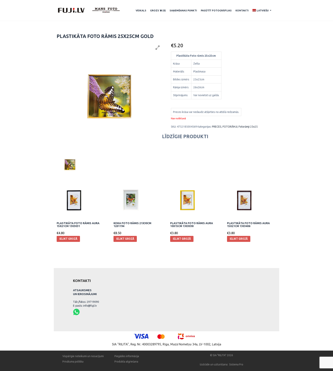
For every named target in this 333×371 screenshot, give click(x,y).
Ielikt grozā (68, 238)
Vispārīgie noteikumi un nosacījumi (83, 356)
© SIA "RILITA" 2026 (221, 355)
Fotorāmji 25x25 (248, 126)
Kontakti (242, 10)
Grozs (158, 10)
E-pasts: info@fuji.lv (85, 305)
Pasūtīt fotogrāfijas (216, 10)
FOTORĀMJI (230, 126)
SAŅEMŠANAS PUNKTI (183, 10)
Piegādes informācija (126, 356)
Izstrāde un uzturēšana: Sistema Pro (221, 364)
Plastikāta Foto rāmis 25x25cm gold (105, 36)
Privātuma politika (72, 361)
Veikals (141, 10)
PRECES (216, 126)
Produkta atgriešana (126, 361)
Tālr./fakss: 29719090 (86, 301)
